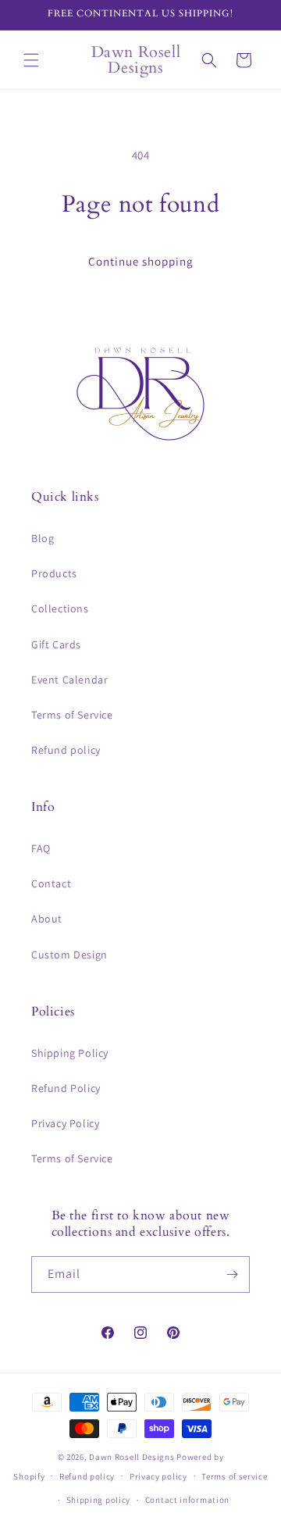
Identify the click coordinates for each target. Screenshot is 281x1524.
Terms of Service (72, 715)
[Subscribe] (232, 1274)
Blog (42, 538)
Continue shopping (141, 261)
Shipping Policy (69, 1053)
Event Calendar (69, 680)
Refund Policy (66, 1088)
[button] (31, 60)
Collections (60, 608)
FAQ (41, 848)
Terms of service (234, 1476)
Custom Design (69, 955)
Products (54, 573)
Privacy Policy (65, 1123)
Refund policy (66, 750)
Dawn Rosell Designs (131, 1456)
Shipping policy (98, 1499)
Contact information (187, 1499)
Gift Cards (56, 644)
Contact (51, 883)
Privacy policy (158, 1476)
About (46, 919)
